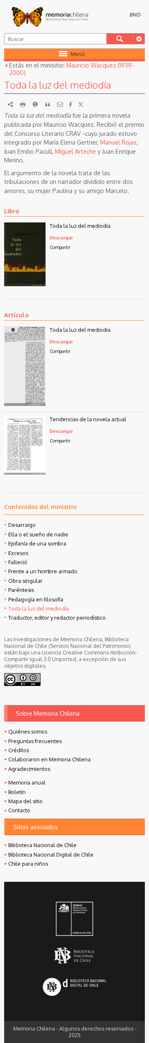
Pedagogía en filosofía (35, 599)
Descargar (61, 237)
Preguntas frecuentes (35, 741)
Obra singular (25, 580)
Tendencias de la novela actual (88, 419)
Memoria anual (27, 782)
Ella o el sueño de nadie (38, 534)
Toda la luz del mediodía (80, 225)
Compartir (60, 247)
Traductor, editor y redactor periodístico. (57, 617)
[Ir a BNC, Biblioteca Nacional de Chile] (74, 956)
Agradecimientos (29, 768)
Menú (77, 54)
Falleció (17, 562)
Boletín (17, 792)
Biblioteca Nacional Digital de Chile (51, 854)
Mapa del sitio (25, 801)
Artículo (16, 315)
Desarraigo (22, 525)
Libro (11, 211)
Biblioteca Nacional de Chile (42, 845)
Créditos (18, 750)
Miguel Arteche (75, 151)
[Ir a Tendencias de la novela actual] (25, 472)
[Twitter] (81, 104)
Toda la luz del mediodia (80, 329)
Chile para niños (28, 863)
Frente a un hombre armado (42, 571)
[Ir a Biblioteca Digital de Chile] (74, 988)
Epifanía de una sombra (37, 543)
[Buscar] (119, 39)
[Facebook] (70, 104)
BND (135, 14)
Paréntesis (21, 590)
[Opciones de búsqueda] (138, 39)
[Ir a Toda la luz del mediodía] (25, 284)
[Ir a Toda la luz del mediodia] (25, 403)
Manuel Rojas (118, 142)
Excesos (18, 553)
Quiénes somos (27, 731)
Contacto (19, 810)
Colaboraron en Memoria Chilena (49, 759)
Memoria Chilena (49, 16)
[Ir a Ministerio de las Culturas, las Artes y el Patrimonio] (74, 919)
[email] (60, 104)
